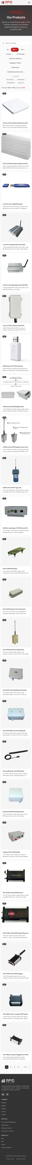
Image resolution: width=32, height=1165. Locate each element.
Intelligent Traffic (15, 63)
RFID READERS (10, 82)
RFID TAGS (21, 82)
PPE (22, 49)
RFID (14, 49)
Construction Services (7, 1131)
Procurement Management (8, 1122)
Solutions (3, 1102)
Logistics (3, 1105)
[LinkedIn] (3, 1094)
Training (3, 1108)
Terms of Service (21, 1159)
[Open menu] (29, 2)
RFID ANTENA (10, 79)
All (8, 49)
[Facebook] (7, 1094)
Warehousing (4, 1125)
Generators (15, 67)
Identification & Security (15, 72)
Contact (3, 1114)
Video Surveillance (15, 58)
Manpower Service (6, 1128)
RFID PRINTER (20, 79)
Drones (8, 54)
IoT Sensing (20, 54)
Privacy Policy (10, 1159)
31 (25, 1067)
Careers (3, 1111)
